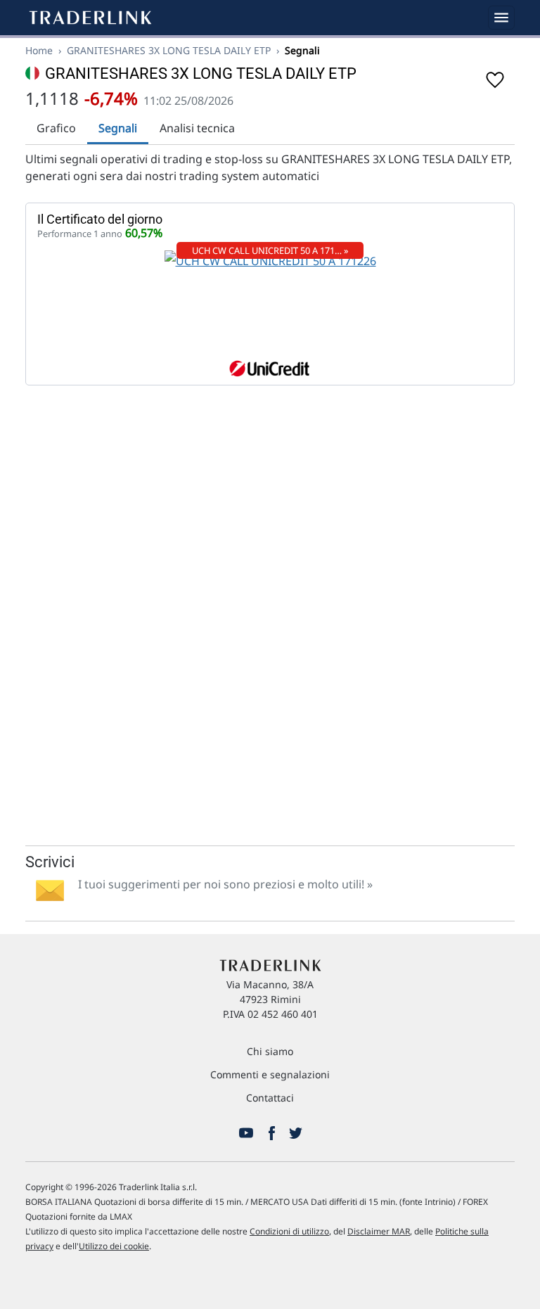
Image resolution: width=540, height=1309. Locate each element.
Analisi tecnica (197, 128)
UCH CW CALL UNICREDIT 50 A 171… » (270, 250)
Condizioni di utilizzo (289, 1231)
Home (39, 50)
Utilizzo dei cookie (114, 1246)
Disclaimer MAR (378, 1231)
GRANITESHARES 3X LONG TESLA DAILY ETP (169, 50)
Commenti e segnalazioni (270, 1074)
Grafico (56, 128)
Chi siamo (270, 1051)
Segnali (117, 128)
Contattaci (270, 1097)
